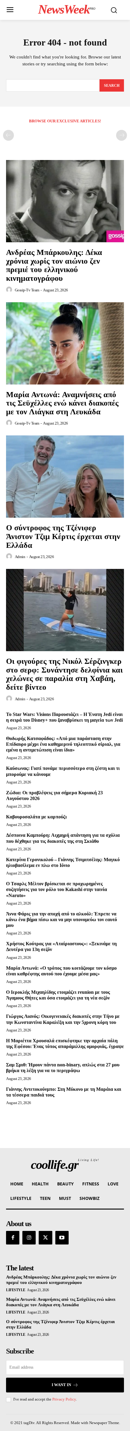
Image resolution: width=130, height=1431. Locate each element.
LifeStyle (15, 1290)
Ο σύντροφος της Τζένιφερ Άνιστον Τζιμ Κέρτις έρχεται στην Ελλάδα (63, 536)
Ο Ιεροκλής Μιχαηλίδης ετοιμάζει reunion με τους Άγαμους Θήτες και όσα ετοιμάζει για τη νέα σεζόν (58, 995)
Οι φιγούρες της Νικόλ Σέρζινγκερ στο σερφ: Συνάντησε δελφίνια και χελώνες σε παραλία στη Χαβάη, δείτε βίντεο (64, 674)
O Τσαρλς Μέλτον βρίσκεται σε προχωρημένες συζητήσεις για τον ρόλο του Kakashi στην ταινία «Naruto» (56, 889)
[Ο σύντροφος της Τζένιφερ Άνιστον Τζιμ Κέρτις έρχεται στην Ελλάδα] (65, 476)
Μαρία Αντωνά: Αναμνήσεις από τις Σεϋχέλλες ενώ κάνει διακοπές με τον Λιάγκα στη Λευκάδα (62, 403)
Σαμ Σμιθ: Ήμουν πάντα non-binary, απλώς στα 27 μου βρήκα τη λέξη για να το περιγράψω (62, 1067)
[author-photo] (10, 290)
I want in (61, 1384)
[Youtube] (62, 1237)
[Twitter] (45, 1237)
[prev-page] (8, 135)
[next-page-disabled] (121, 135)
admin (20, 556)
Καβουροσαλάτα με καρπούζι (36, 816)
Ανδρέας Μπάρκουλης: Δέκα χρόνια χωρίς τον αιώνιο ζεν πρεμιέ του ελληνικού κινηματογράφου (54, 265)
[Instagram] (29, 1237)
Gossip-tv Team (27, 290)
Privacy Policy (64, 1399)
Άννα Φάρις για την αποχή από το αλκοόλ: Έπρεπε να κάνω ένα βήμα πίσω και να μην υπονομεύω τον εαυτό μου (61, 919)
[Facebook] (12, 1237)
